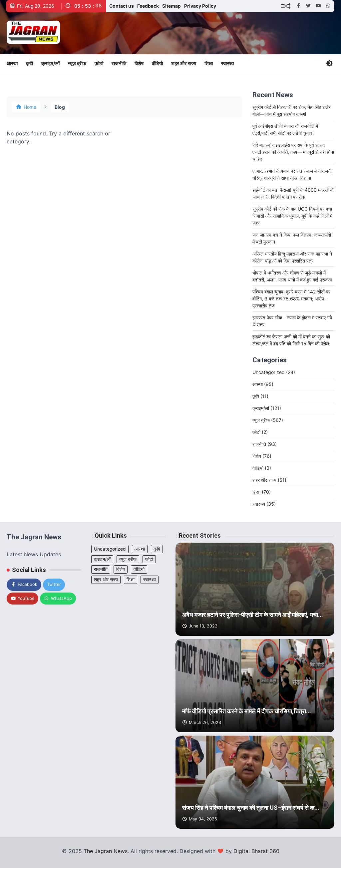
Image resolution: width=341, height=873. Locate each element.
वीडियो (157, 63)
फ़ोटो (99, 63)
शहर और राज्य (183, 63)
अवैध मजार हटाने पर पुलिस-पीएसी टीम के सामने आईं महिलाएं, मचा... (252, 614)
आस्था (12, 63)
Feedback (148, 6)
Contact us (121, 6)
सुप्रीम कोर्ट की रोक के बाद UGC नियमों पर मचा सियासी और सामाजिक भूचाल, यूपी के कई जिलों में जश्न (292, 216)
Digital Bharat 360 (256, 851)
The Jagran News (106, 851)
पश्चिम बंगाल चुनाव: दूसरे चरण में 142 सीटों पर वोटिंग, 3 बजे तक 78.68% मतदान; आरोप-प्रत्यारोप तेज (291, 298)
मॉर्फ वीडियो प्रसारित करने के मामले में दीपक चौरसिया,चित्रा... (246, 711)
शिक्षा (208, 63)
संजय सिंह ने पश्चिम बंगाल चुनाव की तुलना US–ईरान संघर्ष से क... (250, 807)
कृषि (29, 63)
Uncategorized (273, 372)
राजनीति (119, 63)
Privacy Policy (200, 6)
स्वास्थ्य (227, 63)
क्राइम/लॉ (50, 63)
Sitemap (171, 6)
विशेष (139, 63)
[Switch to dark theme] (329, 63)
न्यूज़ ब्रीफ (77, 63)
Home (30, 107)
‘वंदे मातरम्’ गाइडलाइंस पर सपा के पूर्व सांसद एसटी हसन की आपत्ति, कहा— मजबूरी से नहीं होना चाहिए (293, 152)
